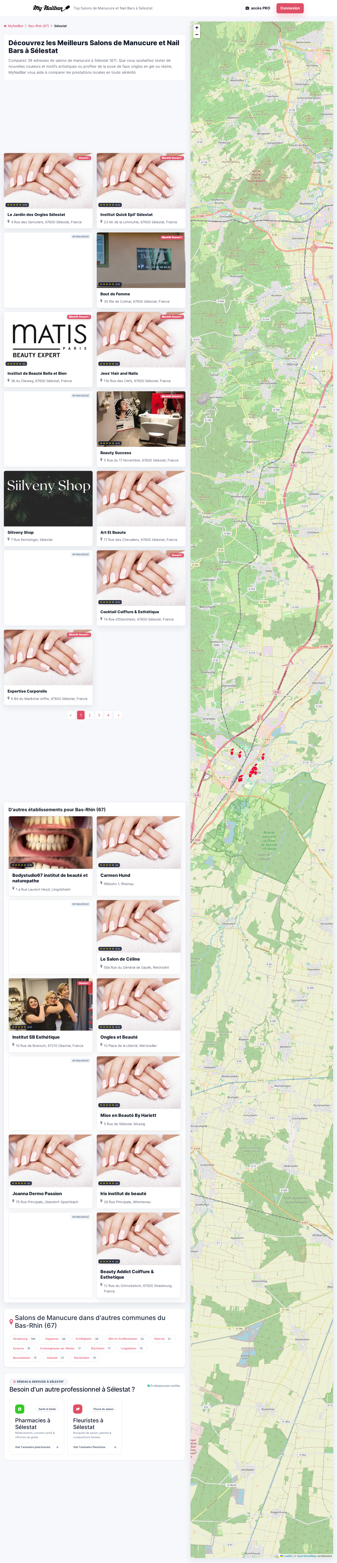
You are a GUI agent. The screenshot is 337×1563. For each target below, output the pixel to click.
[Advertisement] (95, 116)
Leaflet (287, 1556)
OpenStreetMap (307, 1556)
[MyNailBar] (51, 8)
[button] (239, 754)
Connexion (290, 8)
